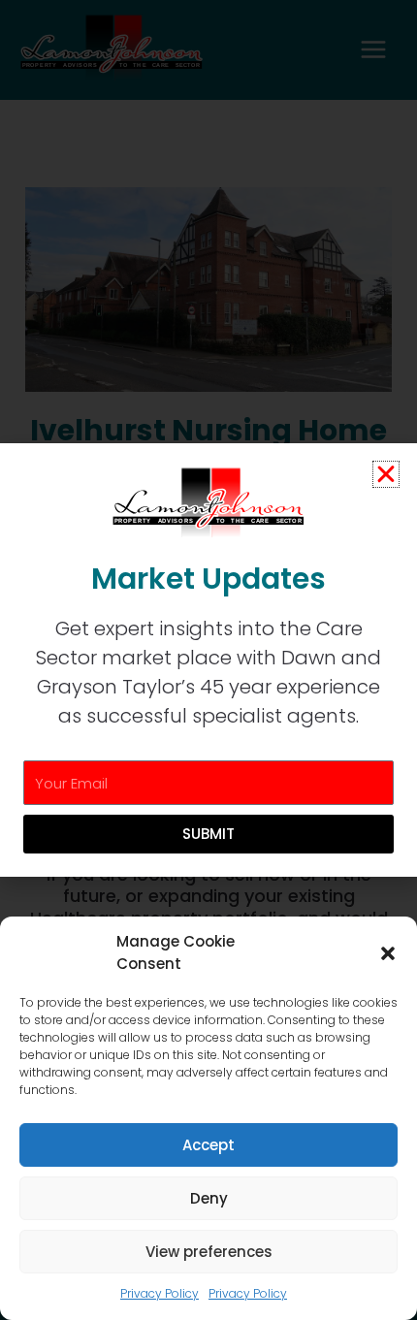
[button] (388, 953)
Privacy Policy (159, 1293)
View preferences (209, 1251)
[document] (208, 660)
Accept (208, 1145)
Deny (209, 1198)
